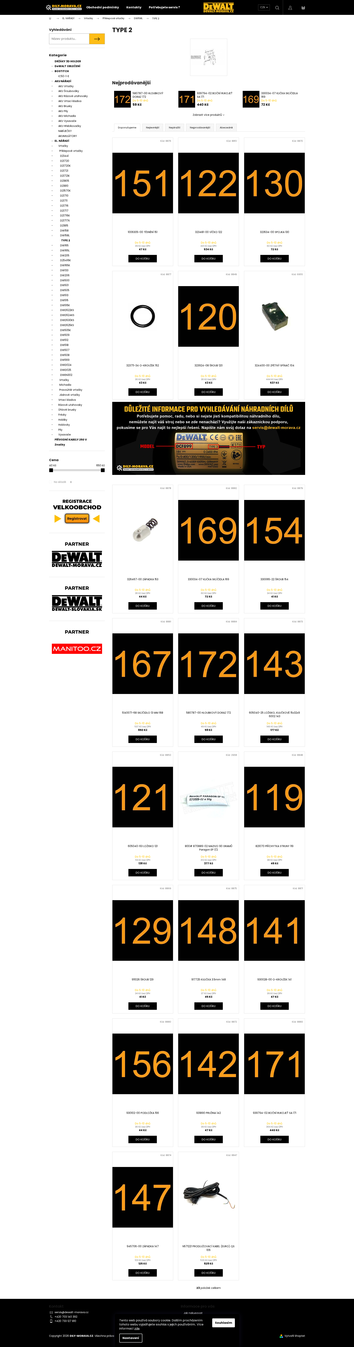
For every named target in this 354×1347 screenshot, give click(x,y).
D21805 (64, 181)
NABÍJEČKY (65, 131)
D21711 (63, 201)
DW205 (64, 255)
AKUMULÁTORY (67, 136)
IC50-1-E (63, 76)
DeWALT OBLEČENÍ (67, 66)
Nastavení (130, 1338)
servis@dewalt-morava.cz (71, 1312)
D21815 (64, 225)
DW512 (64, 340)
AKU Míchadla (67, 116)
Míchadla (65, 385)
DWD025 (65, 370)
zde (137, 1328)
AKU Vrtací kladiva (69, 101)
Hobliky (62, 420)
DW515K (65, 305)
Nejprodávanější (200, 127)
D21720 (64, 161)
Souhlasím (223, 1323)
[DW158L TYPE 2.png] (208, 47)
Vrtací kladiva (67, 400)
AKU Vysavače (67, 121)
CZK (263, 7)
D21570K (65, 190)
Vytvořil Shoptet (295, 1336)
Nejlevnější (152, 127)
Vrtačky (63, 146)
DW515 (64, 300)
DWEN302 (66, 375)
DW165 (64, 245)
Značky (60, 444)
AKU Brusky (65, 106)
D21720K (65, 166)
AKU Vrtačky (66, 86)
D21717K (65, 220)
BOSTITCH (62, 71)
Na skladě (63, 482)
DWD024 (66, 365)
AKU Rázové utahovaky (73, 96)
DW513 (64, 295)
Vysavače (64, 434)
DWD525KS (67, 325)
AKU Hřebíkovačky (69, 126)
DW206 (64, 275)
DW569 (64, 360)
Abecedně (226, 127)
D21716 (64, 206)
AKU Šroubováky (68, 91)
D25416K (65, 260)
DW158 (64, 230)
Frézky (62, 415)
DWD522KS (67, 310)
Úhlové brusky (67, 410)
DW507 (64, 350)
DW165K (65, 265)
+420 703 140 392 (66, 1317)
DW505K (65, 330)
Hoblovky (64, 425)
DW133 (64, 270)
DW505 (64, 290)
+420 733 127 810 (65, 1321)
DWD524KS (67, 315)
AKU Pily (63, 111)
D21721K (65, 176)
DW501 (64, 285)
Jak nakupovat (193, 1313)
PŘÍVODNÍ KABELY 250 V (71, 439)
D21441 (64, 156)
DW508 (64, 355)
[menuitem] (103, 7)
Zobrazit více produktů (207, 115)
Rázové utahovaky (70, 405)
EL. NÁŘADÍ (62, 141)
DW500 (64, 280)
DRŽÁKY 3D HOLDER (68, 61)
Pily (60, 430)
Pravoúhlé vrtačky (70, 390)
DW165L (65, 250)
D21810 (64, 186)
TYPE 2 (65, 240)
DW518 (64, 345)
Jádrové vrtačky (69, 395)
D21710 (64, 195)
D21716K (65, 215)
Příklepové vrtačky (71, 151)
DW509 (64, 335)
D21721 (64, 171)
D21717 (64, 211)
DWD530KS (67, 320)
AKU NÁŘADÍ (63, 81)
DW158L (65, 235)
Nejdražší (174, 127)
